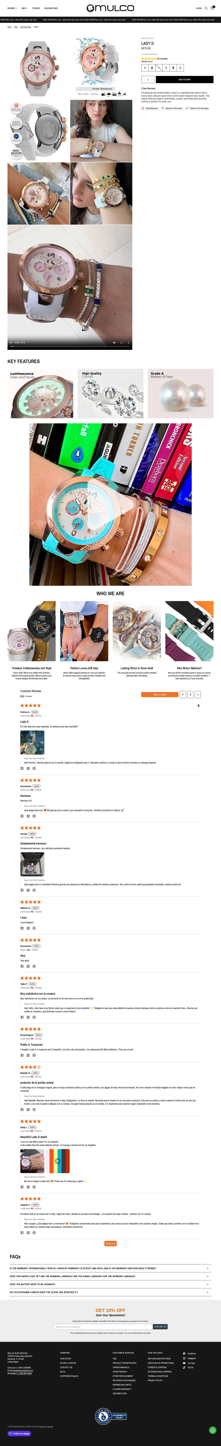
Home (9, 27)
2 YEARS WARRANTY (122, 1389)
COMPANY (65, 1353)
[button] (149, 58)
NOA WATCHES (51, 8)
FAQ (115, 1358)
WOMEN (11, 8)
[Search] (206, 8)
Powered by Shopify (46, 1426)
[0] (211, 8)
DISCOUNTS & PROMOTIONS (161, 1363)
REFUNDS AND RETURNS (159, 1358)
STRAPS (36, 8)
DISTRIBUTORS (120, 1393)
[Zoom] (63, 43)
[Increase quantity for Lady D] (152, 79)
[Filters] (190, 694)
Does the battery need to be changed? (32, 1284)
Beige (180, 68)
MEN (24, 8)
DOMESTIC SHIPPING (157, 1367)
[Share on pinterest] (34, 769)
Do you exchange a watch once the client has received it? (44, 1292)
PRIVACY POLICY (155, 1380)
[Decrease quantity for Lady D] (143, 79)
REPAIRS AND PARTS (122, 1384)
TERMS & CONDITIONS (158, 1376)
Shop (15, 27)
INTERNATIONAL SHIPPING (160, 1371)
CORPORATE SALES (69, 1376)
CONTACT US (66, 1367)
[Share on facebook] (22, 769)
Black (173, 68)
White (145, 68)
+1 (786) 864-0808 (24, 1373)
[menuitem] (13, 8)
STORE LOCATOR (68, 1363)
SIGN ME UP (160, 1327)
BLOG (62, 1371)
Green (152, 68)
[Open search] (183, 694)
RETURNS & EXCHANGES (124, 1380)
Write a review (159, 694)
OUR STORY (65, 1358)
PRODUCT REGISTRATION (124, 1363)
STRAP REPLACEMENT (123, 1376)
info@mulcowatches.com (23, 1370)
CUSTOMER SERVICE (123, 1353)
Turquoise (166, 68)
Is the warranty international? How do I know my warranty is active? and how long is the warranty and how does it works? (83, 1268)
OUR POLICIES (155, 1353)
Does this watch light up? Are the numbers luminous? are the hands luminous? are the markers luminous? (72, 1276)
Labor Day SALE (25, 27)
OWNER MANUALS (121, 1367)
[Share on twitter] (28, 769)
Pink (159, 68)
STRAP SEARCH (120, 1371)
